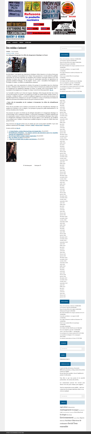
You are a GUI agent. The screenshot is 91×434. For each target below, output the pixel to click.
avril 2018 (62, 271)
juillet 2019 (62, 245)
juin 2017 (62, 288)
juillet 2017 (62, 286)
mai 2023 (62, 167)
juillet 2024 (62, 143)
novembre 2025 (63, 115)
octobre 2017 (63, 281)
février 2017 (63, 295)
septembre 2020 (64, 221)
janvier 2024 (63, 153)
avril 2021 (62, 209)
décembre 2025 (63, 114)
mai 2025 (62, 126)
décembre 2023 (63, 155)
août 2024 (62, 141)
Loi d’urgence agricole (65, 60)
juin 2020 (62, 227)
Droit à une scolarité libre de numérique (69, 76)
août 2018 (62, 264)
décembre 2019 (63, 237)
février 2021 (63, 213)
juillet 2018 (62, 266)
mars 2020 (62, 232)
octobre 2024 (63, 138)
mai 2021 (62, 208)
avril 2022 (62, 189)
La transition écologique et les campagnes (70, 88)
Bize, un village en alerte (16, 137)
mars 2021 (62, 211)
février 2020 (63, 233)
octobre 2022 (63, 179)
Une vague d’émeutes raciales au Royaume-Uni (71, 72)
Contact (21, 42)
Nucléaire (68, 420)
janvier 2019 (63, 256)
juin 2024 (62, 144)
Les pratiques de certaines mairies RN (69, 86)
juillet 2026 (62, 102)
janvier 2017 (63, 297)
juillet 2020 (62, 225)
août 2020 (62, 223)
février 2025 (63, 131)
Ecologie (63, 414)
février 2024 (63, 151)
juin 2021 (62, 206)
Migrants (82, 418)
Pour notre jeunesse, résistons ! (67, 59)
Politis (32, 125)
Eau (79, 412)
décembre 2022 (63, 175)
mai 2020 (62, 228)
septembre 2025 (64, 119)
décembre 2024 (63, 134)
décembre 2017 (63, 278)
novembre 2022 (63, 177)
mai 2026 (62, 105)
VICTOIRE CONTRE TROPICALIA (68, 81)
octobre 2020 (63, 220)
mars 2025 (62, 129)
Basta (22, 125)
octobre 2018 (63, 261)
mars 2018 (62, 273)
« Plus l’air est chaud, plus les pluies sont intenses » (23, 139)
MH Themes (22, 432)
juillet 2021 (62, 204)
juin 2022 (62, 185)
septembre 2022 (64, 180)
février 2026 (63, 110)
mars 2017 (62, 293)
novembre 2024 (63, 136)
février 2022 (63, 192)
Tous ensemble (14, 51)
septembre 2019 (64, 242)
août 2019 (62, 244)
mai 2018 (62, 269)
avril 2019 (62, 250)
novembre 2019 (63, 238)
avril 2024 (62, 148)
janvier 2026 (63, 112)
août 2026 (62, 100)
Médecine (62, 420)
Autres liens (28, 42)
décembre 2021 (63, 196)
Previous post (28, 165)
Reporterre (46, 125)
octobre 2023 (63, 158)
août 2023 (62, 162)
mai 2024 (62, 146)
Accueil (8, 42)
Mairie (78, 418)
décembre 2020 (63, 216)
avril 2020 (62, 230)
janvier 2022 (63, 194)
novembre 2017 (63, 279)
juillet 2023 (62, 163)
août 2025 (62, 121)
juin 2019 (62, 247)
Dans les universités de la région (67, 62)
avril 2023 (62, 168)
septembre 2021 (64, 201)
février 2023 (63, 172)
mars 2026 (62, 109)
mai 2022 (62, 187)
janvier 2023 (63, 173)
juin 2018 (62, 268)
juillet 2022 (62, 184)
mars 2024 (62, 150)
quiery (12, 53)
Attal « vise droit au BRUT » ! (67, 84)
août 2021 (62, 203)
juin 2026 (62, 103)
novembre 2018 (63, 259)
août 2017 (62, 285)
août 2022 (62, 182)
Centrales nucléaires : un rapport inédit (69, 69)
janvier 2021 (63, 214)
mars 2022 (62, 191)
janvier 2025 (63, 132)
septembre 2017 (64, 283)
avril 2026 (62, 107)
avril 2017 (62, 291)
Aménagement (66, 410)
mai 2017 (62, 290)
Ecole (81, 412)
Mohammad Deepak (64, 64)
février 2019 (63, 254)
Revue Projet (39, 125)
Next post (37, 165)
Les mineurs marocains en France (68, 91)
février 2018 (63, 274)
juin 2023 (62, 165)
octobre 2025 (63, 117)
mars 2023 (62, 170)
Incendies (62, 79)
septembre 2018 (64, 262)
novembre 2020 (63, 218)
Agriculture (64, 407)
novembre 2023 (63, 156)
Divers (75, 412)
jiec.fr (51, 90)
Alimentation (71, 407)
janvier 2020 (63, 235)
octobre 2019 (63, 240)
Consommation (71, 412)
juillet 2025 (62, 122)
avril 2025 (62, 127)
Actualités (15, 42)
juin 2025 (62, 124)
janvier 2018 (63, 276)
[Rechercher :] (71, 48)
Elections (69, 415)
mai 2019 (62, 249)
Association (81, 410)
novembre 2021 (63, 197)
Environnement (66, 417)
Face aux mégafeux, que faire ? (67, 83)
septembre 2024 (64, 139)
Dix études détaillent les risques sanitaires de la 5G (72, 65)
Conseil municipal (66, 412)
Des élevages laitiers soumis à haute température (22, 136)
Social (70, 423)
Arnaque (75, 410)
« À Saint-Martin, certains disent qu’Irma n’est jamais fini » (25, 131)
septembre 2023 (64, 160)
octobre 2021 (63, 199)
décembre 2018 (63, 257)
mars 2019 (62, 252)
